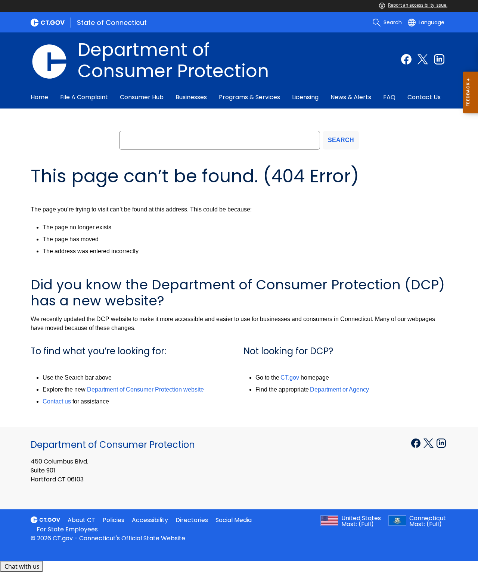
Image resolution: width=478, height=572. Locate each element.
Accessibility (150, 520)
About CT (81, 520)
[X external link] (429, 443)
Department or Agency (339, 389)
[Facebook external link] (406, 59)
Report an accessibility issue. (417, 5)
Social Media (233, 520)
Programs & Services (249, 97)
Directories (192, 520)
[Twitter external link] (423, 59)
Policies (113, 520)
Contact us (57, 401)
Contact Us (424, 97)
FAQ (389, 97)
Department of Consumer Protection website (145, 389)
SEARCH (341, 140)
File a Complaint (84, 97)
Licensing (305, 97)
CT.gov (289, 377)
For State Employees (67, 529)
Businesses (191, 97)
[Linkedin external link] (439, 59)
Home (39, 97)
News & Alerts (350, 97)
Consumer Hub (142, 97)
